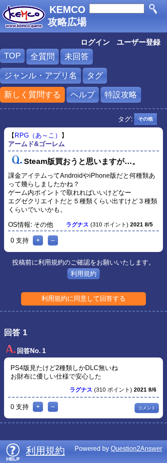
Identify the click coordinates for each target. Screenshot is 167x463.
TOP (12, 55)
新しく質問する (32, 94)
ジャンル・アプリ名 (40, 75)
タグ (95, 75)
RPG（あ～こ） (38, 135)
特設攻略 (121, 94)
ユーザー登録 (139, 42)
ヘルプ (83, 94)
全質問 (42, 56)
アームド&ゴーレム (36, 143)
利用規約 (83, 273)
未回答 (76, 56)
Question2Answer (136, 448)
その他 (145, 119)
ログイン (95, 42)
